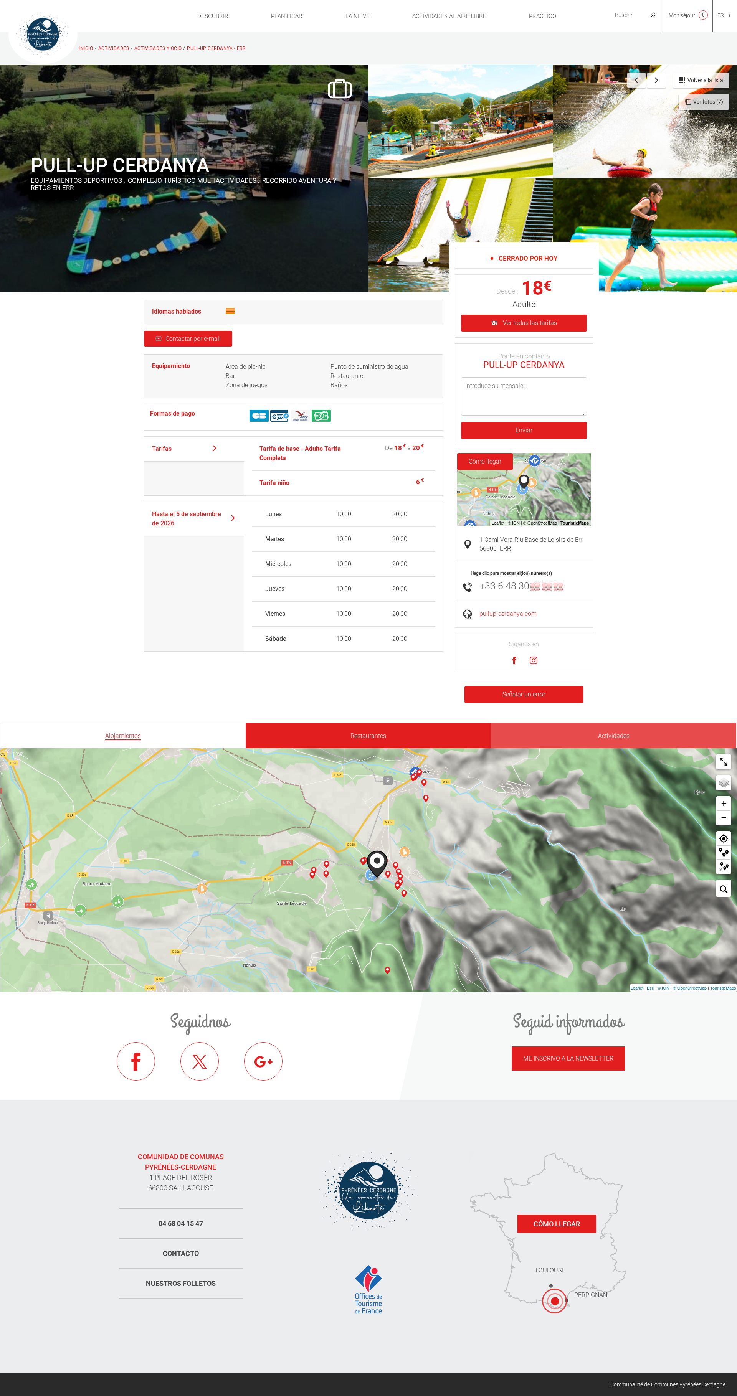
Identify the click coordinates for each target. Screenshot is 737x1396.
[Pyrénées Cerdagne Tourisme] (43, 33)
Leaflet (637, 988)
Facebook (136, 1061)
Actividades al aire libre (449, 16)
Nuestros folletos (181, 1283)
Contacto (181, 1253)
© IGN (663, 988)
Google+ (263, 1061)
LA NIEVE (357, 16)
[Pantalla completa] (723, 762)
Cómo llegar (485, 461)
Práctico (542, 16)
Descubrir (212, 16)
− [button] (723, 817)
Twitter (199, 1061)
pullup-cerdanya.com (508, 613)
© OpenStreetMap (690, 988)
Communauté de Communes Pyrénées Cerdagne (667, 1384)
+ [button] (723, 804)
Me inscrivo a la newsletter (568, 1058)
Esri (650, 988)
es (720, 15)
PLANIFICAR (286, 16)
